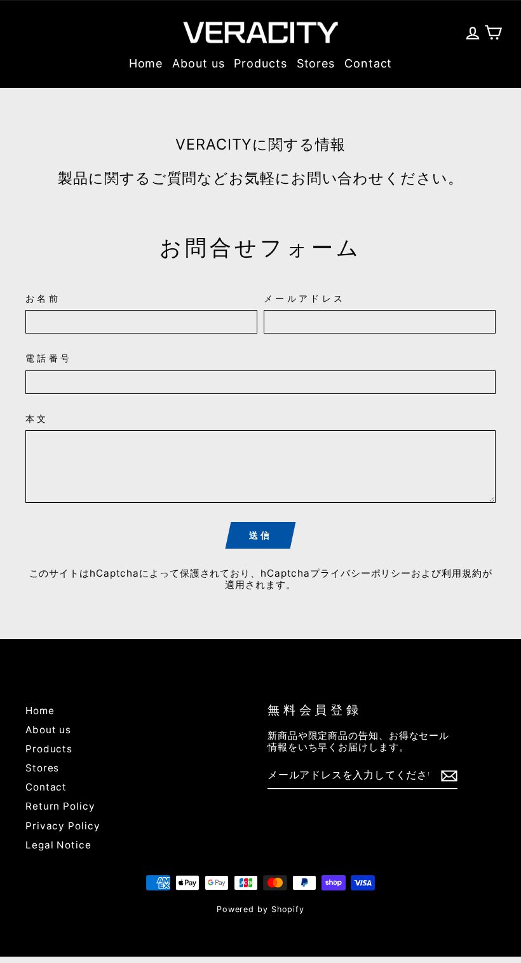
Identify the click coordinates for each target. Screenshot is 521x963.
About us (198, 63)
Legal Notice (58, 845)
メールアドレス (304, 298)
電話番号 (48, 358)
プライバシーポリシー (360, 573)
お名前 (42, 298)
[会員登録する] (449, 776)
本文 (37, 418)
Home (146, 63)
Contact (368, 63)
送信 (260, 535)
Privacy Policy (62, 826)
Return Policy (60, 806)
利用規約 (462, 573)
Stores (316, 63)
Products (260, 63)
